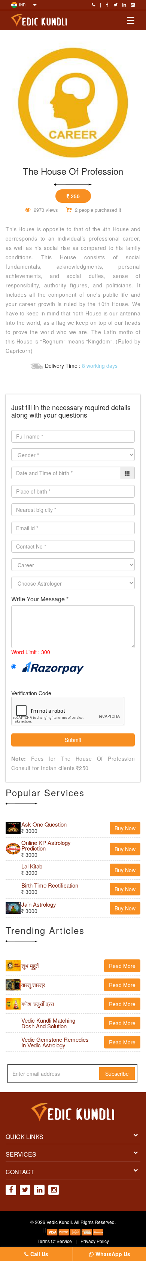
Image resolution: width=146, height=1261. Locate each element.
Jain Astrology (38, 904)
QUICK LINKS (24, 1136)
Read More (122, 966)
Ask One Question (44, 824)
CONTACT (20, 1171)
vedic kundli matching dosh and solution (48, 1023)
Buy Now (125, 828)
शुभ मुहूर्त (30, 965)
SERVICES (21, 1154)
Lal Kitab (31, 866)
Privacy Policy (94, 1241)
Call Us (39, 1254)
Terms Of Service (54, 1241)
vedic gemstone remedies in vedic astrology (55, 1042)
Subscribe (117, 1073)
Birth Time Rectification (49, 885)
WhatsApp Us (112, 1254)
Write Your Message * (40, 599)
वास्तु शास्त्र (33, 984)
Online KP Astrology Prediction (46, 845)
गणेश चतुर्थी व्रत (37, 1004)
